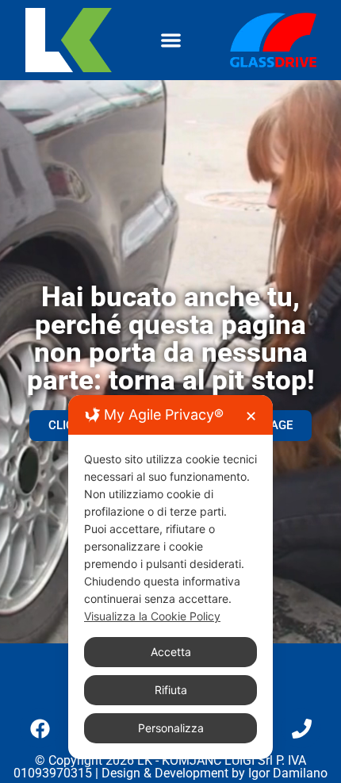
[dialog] (170, 577)
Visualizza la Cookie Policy (152, 616)
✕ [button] (251, 416)
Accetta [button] (171, 651)
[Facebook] (39, 728)
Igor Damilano (288, 773)
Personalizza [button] (171, 728)
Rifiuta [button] (171, 690)
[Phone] (301, 728)
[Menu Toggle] (171, 40)
